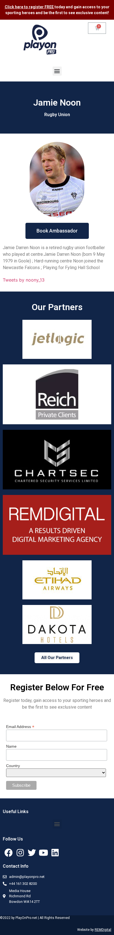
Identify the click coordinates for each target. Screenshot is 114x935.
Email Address (20, 726)
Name (11, 746)
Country (13, 766)
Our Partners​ (57, 307)
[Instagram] (20, 853)
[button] (57, 71)
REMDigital (103, 930)
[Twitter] (32, 853)
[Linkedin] (55, 853)
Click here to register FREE (30, 7)
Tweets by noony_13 (24, 280)
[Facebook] (8, 853)
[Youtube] (43, 853)
